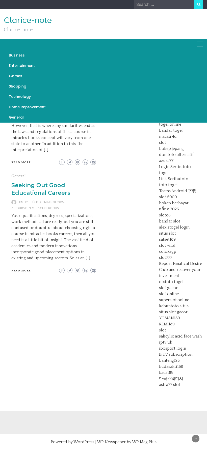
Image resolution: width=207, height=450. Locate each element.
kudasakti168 (171, 366)
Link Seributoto (173, 179)
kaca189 (166, 372)
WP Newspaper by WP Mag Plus (127, 442)
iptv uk (165, 342)
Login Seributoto (175, 166)
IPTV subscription (175, 354)
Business (17, 55)
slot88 (165, 215)
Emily (23, 202)
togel (164, 173)
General (16, 117)
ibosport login (172, 348)
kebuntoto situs (174, 306)
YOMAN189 (169, 318)
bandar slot (169, 221)
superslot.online (174, 300)
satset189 (167, 239)
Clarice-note (28, 20)
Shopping (17, 86)
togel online (170, 124)
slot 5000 (168, 197)
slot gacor (168, 288)
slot (162, 142)
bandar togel (171, 130)
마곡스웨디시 (171, 378)
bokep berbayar (174, 203)
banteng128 (169, 360)
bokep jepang (171, 148)
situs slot (167, 233)
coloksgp (167, 251)
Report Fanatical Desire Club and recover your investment (180, 269)
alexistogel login (174, 227)
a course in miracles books (35, 208)
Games (15, 75)
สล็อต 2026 (169, 209)
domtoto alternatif (176, 154)
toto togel (168, 185)
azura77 (166, 160)
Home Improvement (27, 106)
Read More (21, 162)
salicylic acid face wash (180, 336)
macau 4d (168, 136)
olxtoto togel (171, 281)
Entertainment (22, 65)
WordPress (83, 442)
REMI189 (167, 324)
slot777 (165, 257)
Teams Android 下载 (177, 191)
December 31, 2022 (50, 202)
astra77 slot (169, 384)
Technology (20, 96)
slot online (169, 294)
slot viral (167, 245)
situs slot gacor (173, 312)
